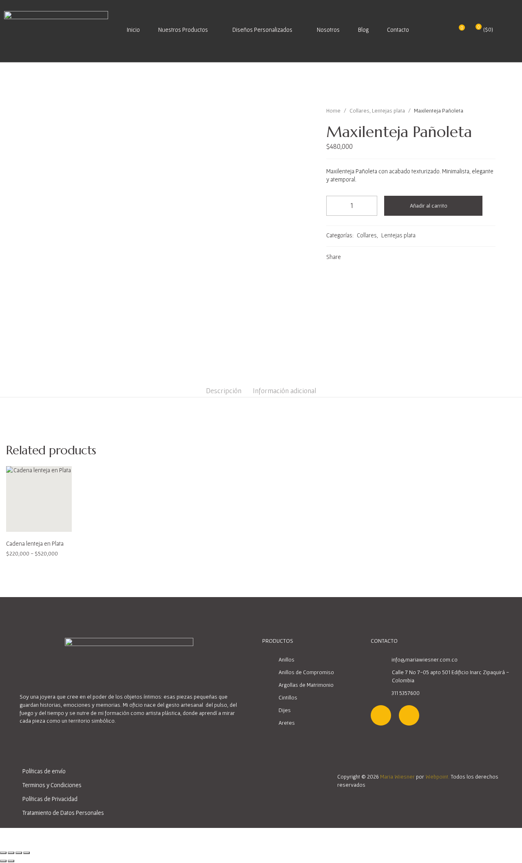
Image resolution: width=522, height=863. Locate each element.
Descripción (223, 390)
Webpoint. (437, 776)
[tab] (223, 390)
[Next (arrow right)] (11, 861)
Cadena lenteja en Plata (35, 543)
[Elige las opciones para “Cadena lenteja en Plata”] (30, 523)
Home (333, 110)
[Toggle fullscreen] (18, 853)
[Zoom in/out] (26, 853)
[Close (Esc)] (3, 853)
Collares (359, 110)
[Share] (11, 853)
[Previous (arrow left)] (3, 861)
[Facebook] (409, 715)
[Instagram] (381, 715)
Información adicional (284, 390)
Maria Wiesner (397, 776)
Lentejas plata (388, 110)
